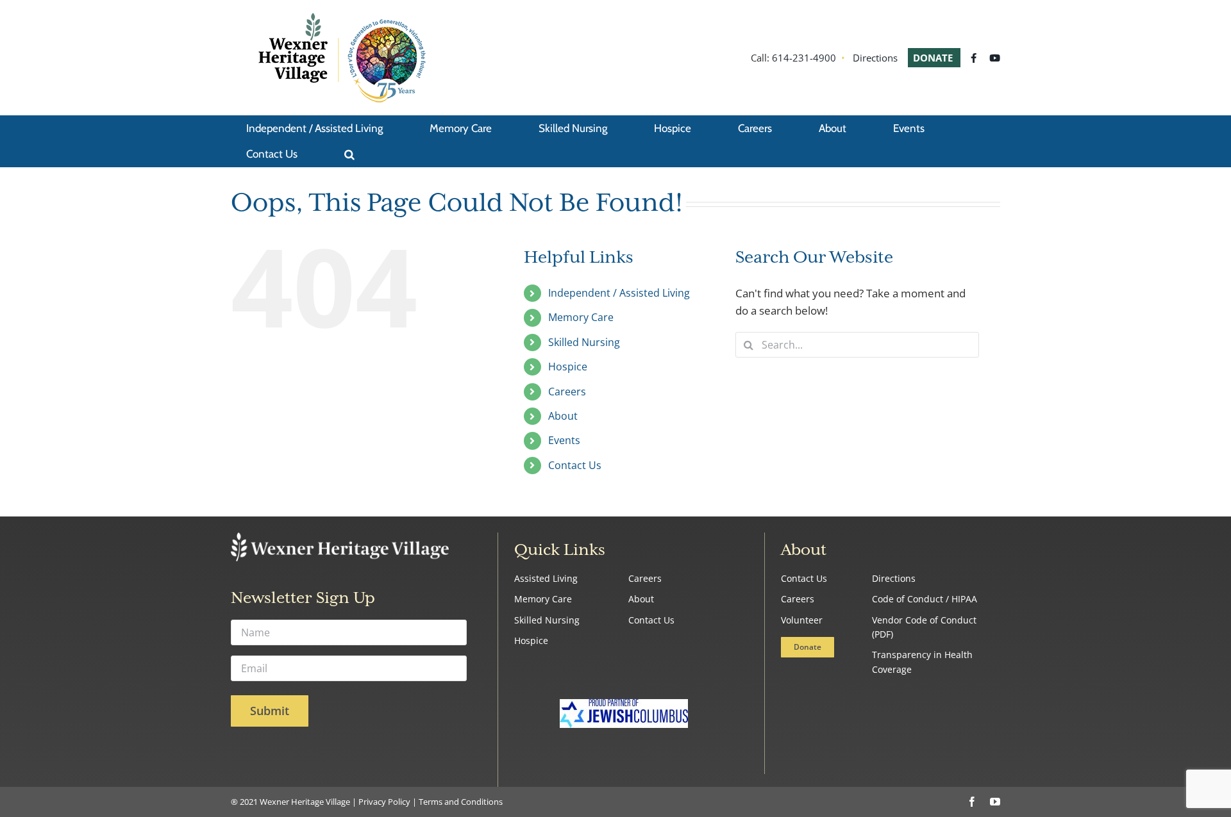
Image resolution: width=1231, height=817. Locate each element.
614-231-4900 (804, 57)
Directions (875, 57)
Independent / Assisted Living (619, 293)
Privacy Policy (384, 801)
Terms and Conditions (461, 801)
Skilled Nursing (584, 342)
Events (564, 440)
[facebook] (972, 801)
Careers (567, 391)
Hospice (567, 366)
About (563, 416)
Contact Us (574, 465)
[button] (349, 154)
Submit (269, 710)
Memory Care (581, 317)
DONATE (934, 57)
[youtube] (995, 801)
